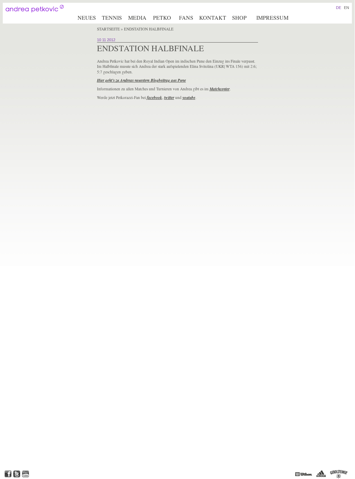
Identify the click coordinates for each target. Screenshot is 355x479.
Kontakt (212, 17)
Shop (239, 17)
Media (137, 17)
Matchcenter (220, 89)
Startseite (108, 28)
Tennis (112, 17)
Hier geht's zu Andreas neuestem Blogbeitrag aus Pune (141, 80)
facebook (154, 97)
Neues (87, 17)
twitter (169, 97)
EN (346, 8)
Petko (162, 17)
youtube (189, 97)
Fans (186, 17)
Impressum (272, 17)
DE (338, 8)
